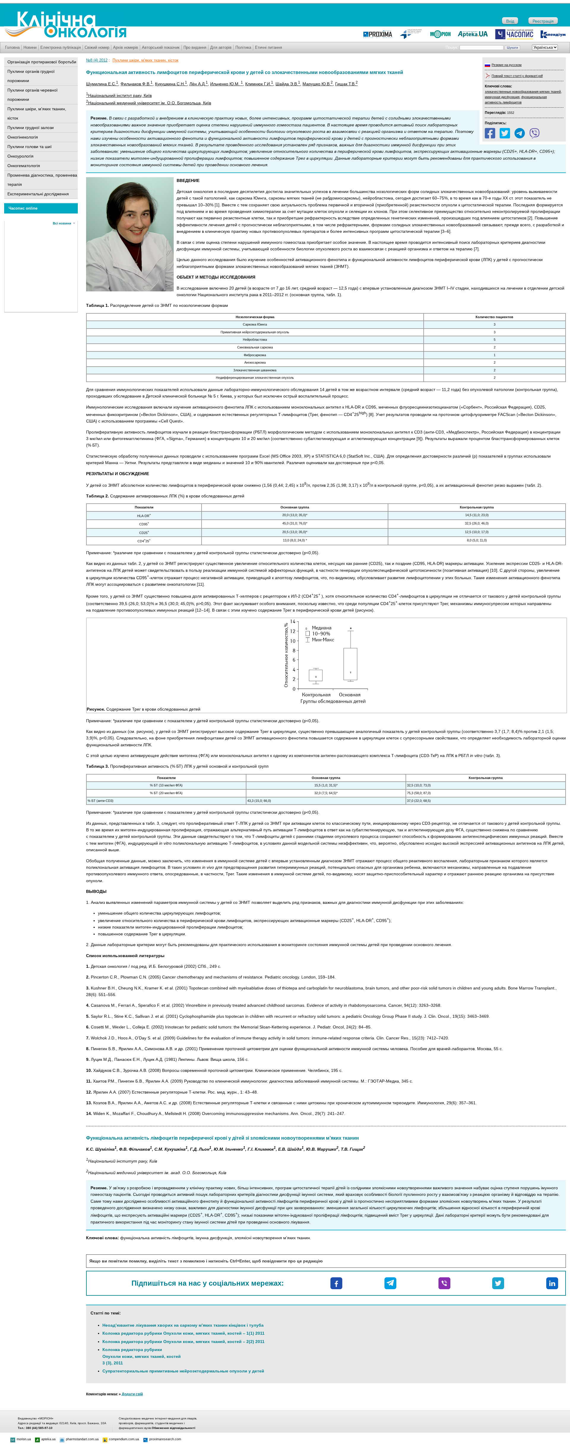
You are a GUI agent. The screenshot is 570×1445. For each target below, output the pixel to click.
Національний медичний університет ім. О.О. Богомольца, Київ (148, 102)
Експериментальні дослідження (38, 193)
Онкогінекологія (22, 137)
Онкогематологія (23, 165)
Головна (12, 47)
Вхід (510, 21)
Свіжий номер (97, 47)
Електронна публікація (60, 47)
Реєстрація (543, 21)
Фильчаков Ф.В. (137, 83)
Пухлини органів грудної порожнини (31, 76)
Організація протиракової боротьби (41, 61)
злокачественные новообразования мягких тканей (523, 91)
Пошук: (452, 47)
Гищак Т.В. (346, 83)
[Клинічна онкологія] (65, 36)
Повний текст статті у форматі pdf (517, 76)
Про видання (194, 47)
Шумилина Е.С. (102, 83)
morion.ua (24, 1439)
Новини (30, 47)
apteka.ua (48, 1439)
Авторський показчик (161, 47)
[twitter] (505, 133)
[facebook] (490, 133)
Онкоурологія (20, 156)
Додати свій (132, 1394)
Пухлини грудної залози (30, 127)
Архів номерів (125, 47)
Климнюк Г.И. (259, 83)
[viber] (534, 133)
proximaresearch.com (165, 1439)
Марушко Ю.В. (318, 83)
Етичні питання (268, 47)
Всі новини (62, 223)
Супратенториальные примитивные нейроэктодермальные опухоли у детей (183, 1371)
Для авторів (221, 47)
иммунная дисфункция (502, 97)
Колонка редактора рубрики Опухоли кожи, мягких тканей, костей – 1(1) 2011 (183, 1333)
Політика (243, 47)
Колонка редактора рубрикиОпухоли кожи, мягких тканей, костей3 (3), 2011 (141, 1356)
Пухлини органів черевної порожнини (32, 95)
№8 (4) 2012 (96, 60)
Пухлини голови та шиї (29, 146)
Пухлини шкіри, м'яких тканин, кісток (36, 113)
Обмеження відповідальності (173, 1428)
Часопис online (23, 208)
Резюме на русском (507, 65)
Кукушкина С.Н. (171, 83)
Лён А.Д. (198, 83)
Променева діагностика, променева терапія (42, 180)
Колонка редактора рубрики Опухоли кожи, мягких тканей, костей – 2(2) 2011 (183, 1341)
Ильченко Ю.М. (226, 83)
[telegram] (519, 133)
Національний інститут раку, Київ (119, 95)
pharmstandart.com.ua (82, 1439)
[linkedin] (552, 1283)
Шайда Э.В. (288, 83)
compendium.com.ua (124, 1439)
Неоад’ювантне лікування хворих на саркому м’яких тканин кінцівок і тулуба (183, 1325)
